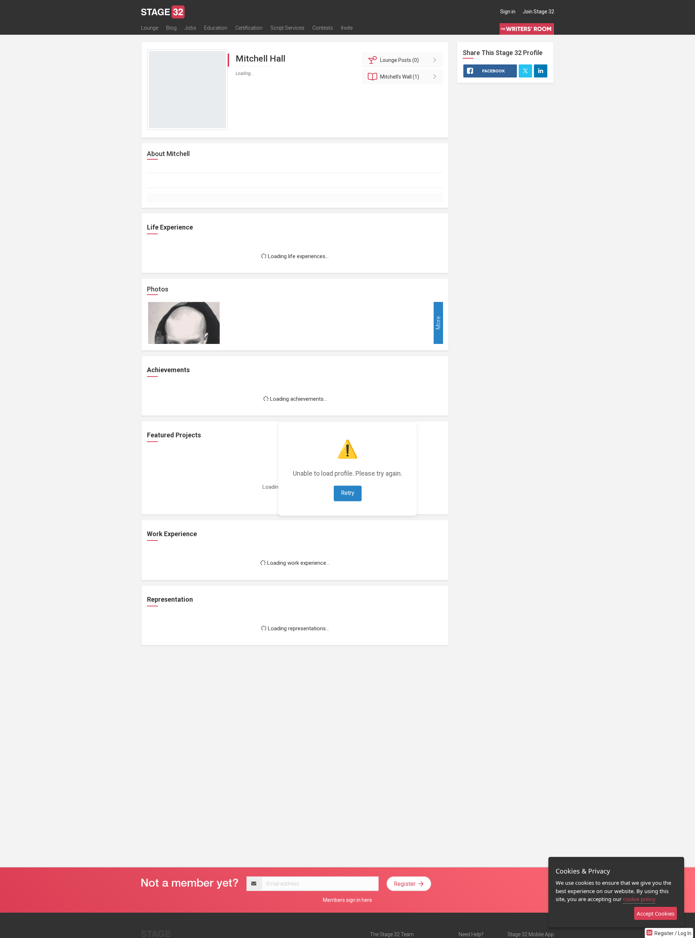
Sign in (507, 11)
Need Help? (471, 934)
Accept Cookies (655, 913)
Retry (347, 492)
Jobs (190, 28)
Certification (248, 28)
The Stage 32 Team (392, 934)
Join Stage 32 (538, 11)
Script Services (287, 28)
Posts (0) (399, 60)
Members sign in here (347, 900)
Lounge (149, 28)
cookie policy (639, 899)
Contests (322, 28)
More (438, 322)
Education (215, 28)
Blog (171, 28)
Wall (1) (399, 77)
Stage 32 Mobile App (530, 934)
